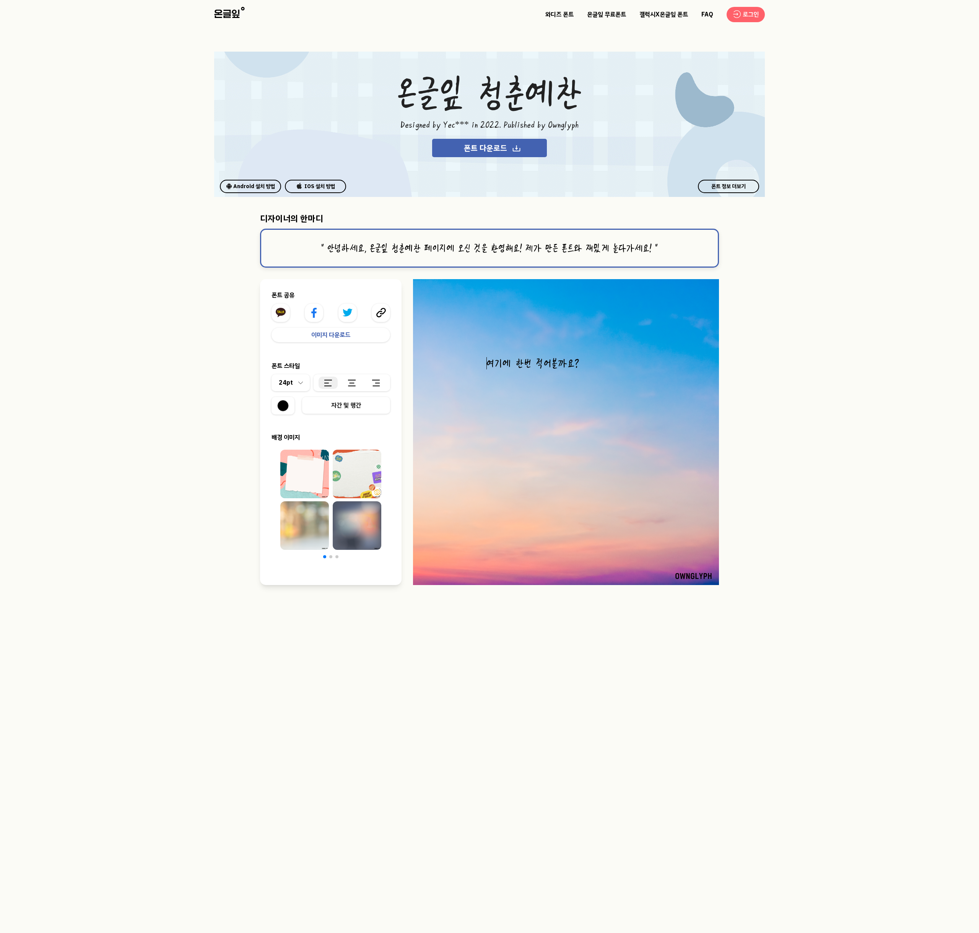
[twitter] (347, 313)
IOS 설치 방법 (319, 186)
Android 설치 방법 (254, 186)
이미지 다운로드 (330, 335)
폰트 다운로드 (485, 148)
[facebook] (314, 313)
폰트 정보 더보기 (728, 186)
